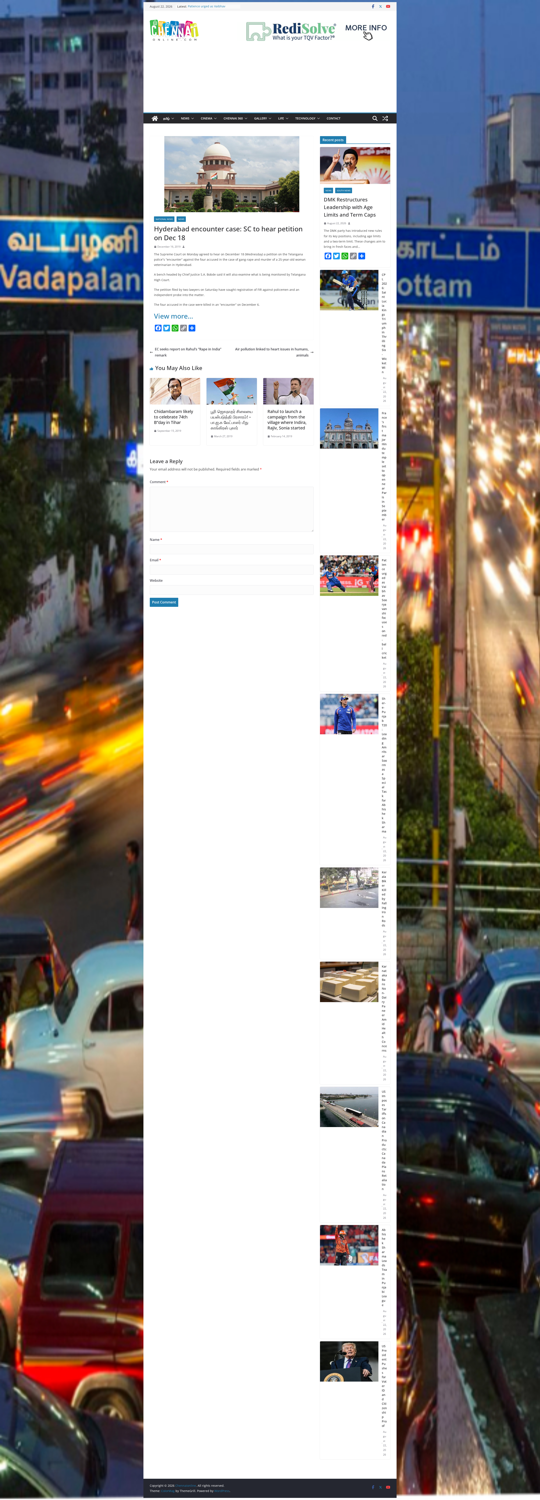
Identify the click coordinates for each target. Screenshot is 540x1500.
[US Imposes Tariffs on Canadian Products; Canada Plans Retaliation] (349, 1155)
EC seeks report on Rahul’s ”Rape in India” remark (188, 352)
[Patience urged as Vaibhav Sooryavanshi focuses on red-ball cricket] (349, 623)
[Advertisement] (270, 80)
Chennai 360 (233, 118)
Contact (333, 118)
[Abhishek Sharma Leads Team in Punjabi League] (349, 1282)
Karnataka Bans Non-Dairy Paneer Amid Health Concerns (384, 1008)
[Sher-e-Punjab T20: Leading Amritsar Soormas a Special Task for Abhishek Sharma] (349, 779)
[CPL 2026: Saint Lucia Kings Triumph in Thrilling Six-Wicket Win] (349, 338)
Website (156, 580)
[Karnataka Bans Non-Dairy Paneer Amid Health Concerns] (349, 1023)
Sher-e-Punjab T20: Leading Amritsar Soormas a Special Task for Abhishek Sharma (384, 765)
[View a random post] (385, 118)
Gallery (260, 118)
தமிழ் (166, 118)
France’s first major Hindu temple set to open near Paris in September (384, 466)
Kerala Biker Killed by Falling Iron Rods (384, 898)
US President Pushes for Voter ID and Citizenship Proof (384, 1386)
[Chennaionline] (155, 118)
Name (156, 539)
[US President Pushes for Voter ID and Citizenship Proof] (349, 1400)
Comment (159, 482)
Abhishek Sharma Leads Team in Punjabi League (384, 1267)
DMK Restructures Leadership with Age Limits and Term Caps (350, 207)
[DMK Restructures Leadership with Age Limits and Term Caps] (355, 165)
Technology (305, 118)
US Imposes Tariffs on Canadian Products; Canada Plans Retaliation (384, 1140)
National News (164, 219)
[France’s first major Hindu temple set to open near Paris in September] (349, 480)
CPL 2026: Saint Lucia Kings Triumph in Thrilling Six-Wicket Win (213, 8)
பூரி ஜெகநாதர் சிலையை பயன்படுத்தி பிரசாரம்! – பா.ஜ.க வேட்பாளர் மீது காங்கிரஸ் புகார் (232, 420)
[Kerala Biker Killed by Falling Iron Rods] (349, 913)
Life (281, 118)
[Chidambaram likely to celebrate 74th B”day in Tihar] (175, 381)
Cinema (206, 118)
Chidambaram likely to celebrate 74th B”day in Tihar (173, 417)
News (185, 118)
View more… (173, 315)
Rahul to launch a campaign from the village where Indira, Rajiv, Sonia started (286, 420)
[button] (172, 118)
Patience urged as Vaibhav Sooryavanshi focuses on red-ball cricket (384, 609)
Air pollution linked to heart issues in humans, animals (272, 352)
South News (343, 190)
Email (155, 560)
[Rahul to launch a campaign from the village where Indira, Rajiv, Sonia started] (288, 381)
